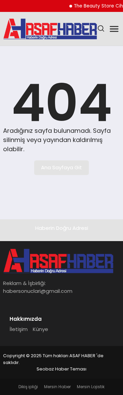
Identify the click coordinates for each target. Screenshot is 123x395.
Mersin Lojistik (91, 387)
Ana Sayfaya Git (61, 167)
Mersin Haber (57, 387)
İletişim (19, 329)
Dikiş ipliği (28, 387)
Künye (40, 329)
